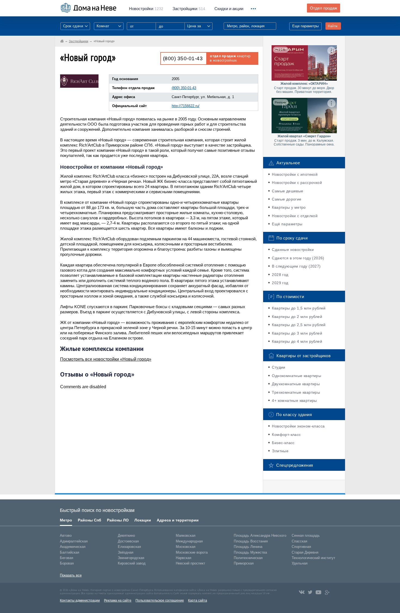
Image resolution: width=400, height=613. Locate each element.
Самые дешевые (287, 191)
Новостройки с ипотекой (295, 174)
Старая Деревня (305, 552)
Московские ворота (192, 552)
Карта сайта (197, 600)
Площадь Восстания (251, 541)
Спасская (299, 541)
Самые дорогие (286, 199)
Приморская (244, 563)
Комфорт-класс (286, 434)
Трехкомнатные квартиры (296, 392)
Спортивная (301, 547)
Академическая (72, 547)
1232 (146, 9)
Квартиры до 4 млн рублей (297, 341)
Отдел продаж (323, 8)
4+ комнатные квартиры (294, 400)
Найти (332, 26)
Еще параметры (305, 26)
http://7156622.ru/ (185, 106)
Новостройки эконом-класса (298, 426)
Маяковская (185, 535)
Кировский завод (132, 563)
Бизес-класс (283, 443)
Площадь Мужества (250, 552)
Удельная (299, 563)
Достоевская (128, 541)
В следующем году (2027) (296, 266)
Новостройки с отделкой (295, 216)
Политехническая (248, 558)
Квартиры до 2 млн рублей (297, 316)
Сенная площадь (306, 535)
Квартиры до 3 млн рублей (297, 333)
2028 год (280, 274)
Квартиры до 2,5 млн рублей (298, 325)
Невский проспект (190, 563)
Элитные (280, 451)
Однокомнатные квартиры (296, 376)
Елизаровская (129, 547)
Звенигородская (131, 558)
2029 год (280, 283)
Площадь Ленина (248, 547)
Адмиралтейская (74, 541)
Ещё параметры (287, 224)
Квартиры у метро (289, 207)
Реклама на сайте (117, 600)
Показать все (71, 575)
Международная (189, 541)
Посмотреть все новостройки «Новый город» (105, 359)
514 (189, 9)
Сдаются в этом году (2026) (298, 258)
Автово (66, 535)
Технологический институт (313, 558)
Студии (278, 367)
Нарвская (183, 558)
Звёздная (125, 552)
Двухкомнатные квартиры (296, 384)
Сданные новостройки (293, 249)
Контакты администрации (80, 600)
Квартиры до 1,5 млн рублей (298, 308)
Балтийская (69, 552)
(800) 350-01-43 (183, 58)
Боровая (67, 563)
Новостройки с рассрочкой (297, 182)
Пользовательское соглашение (160, 600)
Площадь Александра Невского (260, 535)
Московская (185, 547)
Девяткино (126, 535)
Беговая (66, 558)
